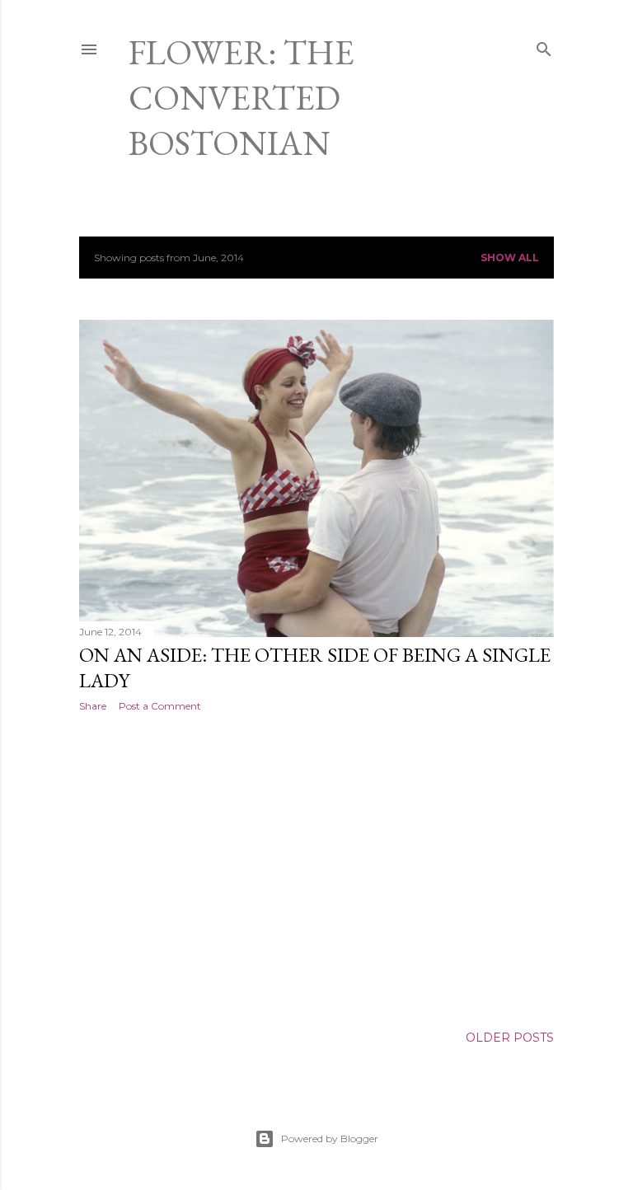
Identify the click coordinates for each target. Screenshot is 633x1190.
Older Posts (510, 1037)
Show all (510, 257)
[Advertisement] (316, 868)
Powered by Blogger (329, 1138)
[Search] (544, 46)
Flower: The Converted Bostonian (241, 98)
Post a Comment (160, 706)
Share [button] (92, 706)
